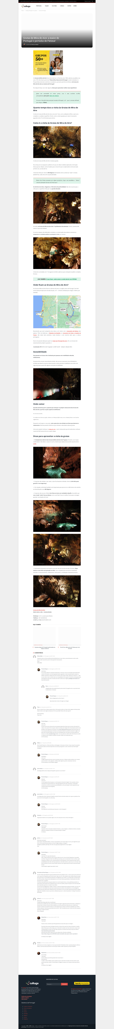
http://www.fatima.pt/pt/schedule (48, 930)
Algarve (25, 1015)
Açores (25, 1017)
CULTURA (54, 5)
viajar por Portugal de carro (60, 341)
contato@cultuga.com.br (53, 733)
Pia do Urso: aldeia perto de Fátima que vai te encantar (70, 648)
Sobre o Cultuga (25, 997)
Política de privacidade (26, 996)
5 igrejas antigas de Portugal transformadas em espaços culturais (45, 648)
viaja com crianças (54, 96)
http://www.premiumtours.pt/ (65, 729)
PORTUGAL (39, 5)
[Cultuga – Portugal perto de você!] (25, 6)
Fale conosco (24, 999)
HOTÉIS (69, 5)
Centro (25, 1011)
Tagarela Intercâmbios (77, 989)
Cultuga (24, 987)
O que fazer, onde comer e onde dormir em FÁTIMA (61, 279)
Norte (25, 1010)
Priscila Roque (34, 44)
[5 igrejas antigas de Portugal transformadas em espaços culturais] (44, 635)
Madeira (26, 1019)
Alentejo (26, 1013)
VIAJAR (46, 5)
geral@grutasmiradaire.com (74, 678)
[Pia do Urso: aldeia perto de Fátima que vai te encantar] (69, 635)
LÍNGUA (62, 5)
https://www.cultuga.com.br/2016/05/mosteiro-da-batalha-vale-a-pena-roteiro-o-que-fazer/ (59, 933)
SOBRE (75, 5)
